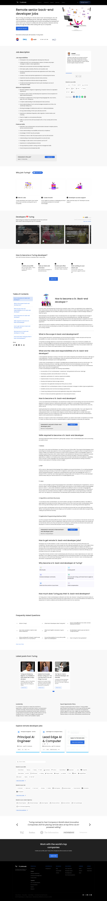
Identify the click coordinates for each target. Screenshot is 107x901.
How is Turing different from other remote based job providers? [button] (80, 623)
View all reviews (87, 221)
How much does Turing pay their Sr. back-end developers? (23, 337)
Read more (24, 687)
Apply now (49, 157)
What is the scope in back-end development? (21, 304)
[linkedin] (77, 97)
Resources (57, 2)
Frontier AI (39, 2)
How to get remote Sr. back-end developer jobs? (22, 326)
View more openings (77, 742)
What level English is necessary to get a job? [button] (54, 630)
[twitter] (79, 97)
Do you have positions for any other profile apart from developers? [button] (55, 638)
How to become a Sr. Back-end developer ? (22, 298)
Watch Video (38, 172)
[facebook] (74, 97)
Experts (63, 2)
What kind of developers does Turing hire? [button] (55, 623)
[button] (78, 61)
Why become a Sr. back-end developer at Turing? (21, 332)
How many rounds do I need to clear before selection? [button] (28, 630)
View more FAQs (20, 644)
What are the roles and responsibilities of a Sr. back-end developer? (22, 310)
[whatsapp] (82, 97)
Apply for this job (22, 28)
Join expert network (84, 2)
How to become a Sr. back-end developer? (22, 316)
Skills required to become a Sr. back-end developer (21, 321)
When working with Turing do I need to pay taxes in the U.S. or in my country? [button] (29, 638)
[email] (85, 97)
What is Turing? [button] (23, 623)
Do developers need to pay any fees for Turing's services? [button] (79, 630)
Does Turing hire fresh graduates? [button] (78, 638)
